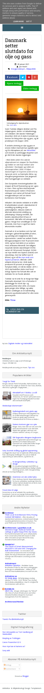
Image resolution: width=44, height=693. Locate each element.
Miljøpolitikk (31, 69)
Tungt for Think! (8, 381)
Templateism (36, 688)
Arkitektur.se (11, 576)
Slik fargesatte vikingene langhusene (27, 437)
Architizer (9, 513)
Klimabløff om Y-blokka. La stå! (25, 392)
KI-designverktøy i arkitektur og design (25, 463)
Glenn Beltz (13, 125)
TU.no (12, 300)
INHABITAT (10, 544)
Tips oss (31, 367)
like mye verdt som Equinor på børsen (19, 258)
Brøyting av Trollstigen (11, 638)
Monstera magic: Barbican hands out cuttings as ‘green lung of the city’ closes (21, 531)
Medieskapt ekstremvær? (12, 406)
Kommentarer (10, 669)
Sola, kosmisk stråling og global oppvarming (19, 450)
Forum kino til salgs (10, 490)
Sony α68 (6, 650)
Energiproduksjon (18, 69)
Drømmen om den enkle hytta (25, 477)
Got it (29, 21)
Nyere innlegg (14, 83)
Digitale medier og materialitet (20, 343)
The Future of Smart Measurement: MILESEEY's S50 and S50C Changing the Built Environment (20, 548)
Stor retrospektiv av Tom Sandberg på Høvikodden (17, 633)
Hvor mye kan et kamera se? (13, 646)
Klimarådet (31, 150)
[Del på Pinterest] (29, 77)
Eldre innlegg (30, 88)
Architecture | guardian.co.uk (18, 528)
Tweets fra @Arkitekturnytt (13, 619)
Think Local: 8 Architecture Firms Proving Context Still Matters (21, 516)
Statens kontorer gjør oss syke (25, 424)
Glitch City (9, 591)
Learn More (18, 21)
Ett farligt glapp (11, 578)
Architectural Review (14, 602)
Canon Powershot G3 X (11, 642)
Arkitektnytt (10, 563)
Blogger (25, 676)
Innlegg (8, 665)
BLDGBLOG (9, 589)
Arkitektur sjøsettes (13, 565)
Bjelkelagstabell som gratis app (25, 411)
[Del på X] (23, 77)
